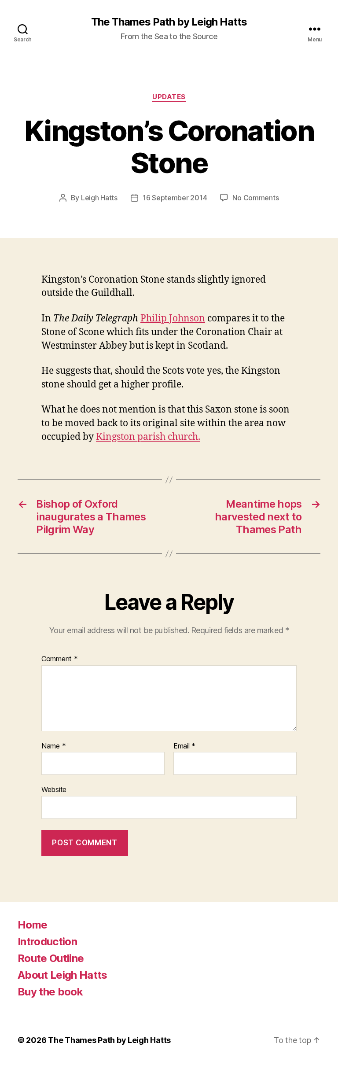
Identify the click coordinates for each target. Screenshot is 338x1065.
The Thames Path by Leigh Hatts (169, 22)
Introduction (47, 941)
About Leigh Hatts (62, 975)
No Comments (255, 197)
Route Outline (51, 958)
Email (184, 746)
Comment (59, 659)
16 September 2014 (175, 197)
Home (32, 924)
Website (53, 789)
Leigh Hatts (99, 197)
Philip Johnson (172, 318)
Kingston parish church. (148, 437)
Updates (169, 97)
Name (53, 746)
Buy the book (50, 991)
